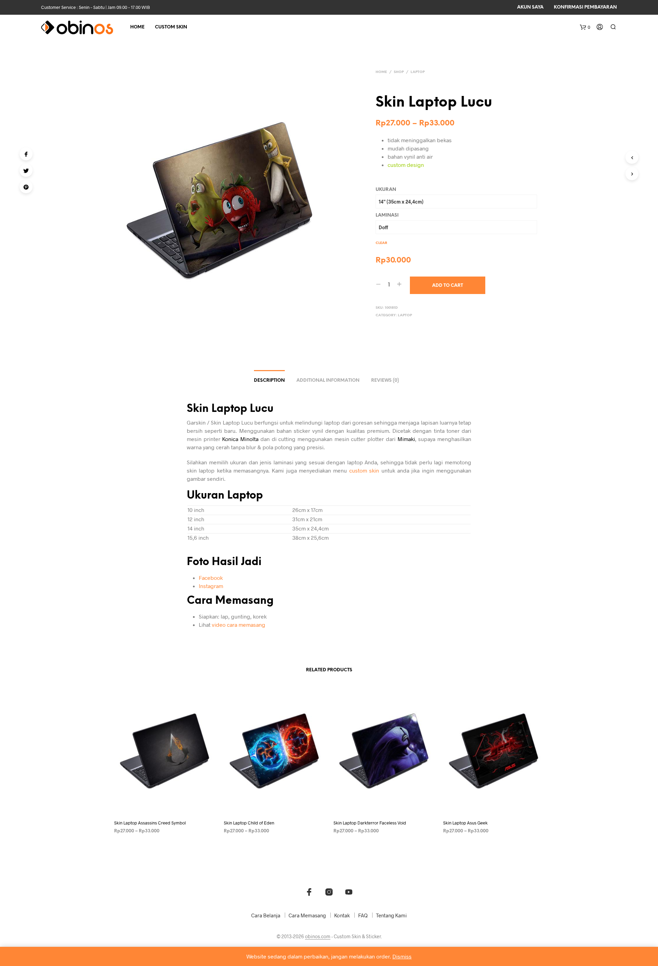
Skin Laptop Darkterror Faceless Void (369, 823)
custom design (406, 164)
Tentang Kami (391, 915)
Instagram (211, 586)
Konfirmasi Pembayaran (585, 7)
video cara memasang (238, 624)
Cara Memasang (307, 915)
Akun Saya (530, 7)
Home (137, 27)
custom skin (364, 470)
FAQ (363, 915)
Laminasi (387, 215)
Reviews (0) (385, 380)
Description (269, 380)
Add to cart (447, 285)
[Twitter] (26, 170)
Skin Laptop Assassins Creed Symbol (150, 823)
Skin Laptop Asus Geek (465, 823)
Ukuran (386, 189)
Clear (381, 243)
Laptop (418, 72)
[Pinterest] (26, 186)
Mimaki (406, 439)
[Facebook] (26, 153)
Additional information (328, 380)
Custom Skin (171, 27)
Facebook (211, 577)
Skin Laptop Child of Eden (249, 823)
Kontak (342, 915)
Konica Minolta (240, 439)
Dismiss (402, 956)
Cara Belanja (265, 915)
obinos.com (317, 936)
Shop (399, 72)
